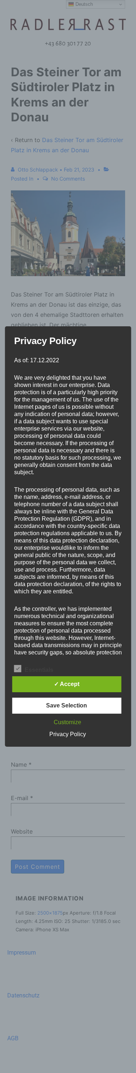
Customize (67, 722)
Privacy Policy (67, 734)
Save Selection (66, 705)
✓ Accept (66, 684)
